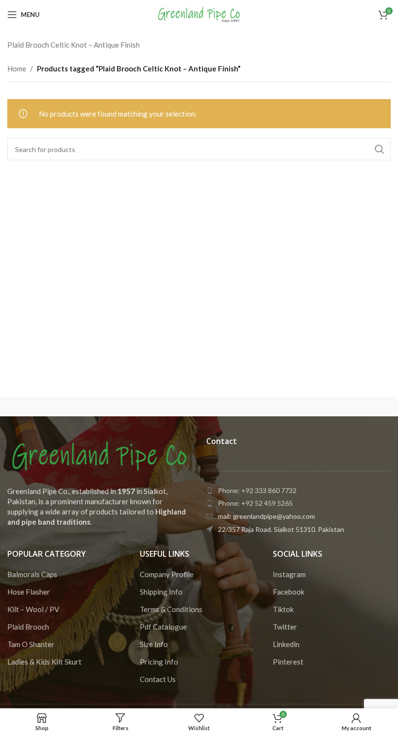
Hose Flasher (28, 591)
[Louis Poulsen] (247, 406)
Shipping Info (161, 591)
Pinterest (288, 661)
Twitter (285, 626)
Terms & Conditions (171, 609)
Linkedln (286, 644)
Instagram (289, 574)
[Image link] (99, 455)
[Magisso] (151, 406)
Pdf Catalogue (163, 626)
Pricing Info (159, 661)
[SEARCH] (379, 149)
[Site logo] (199, 13)
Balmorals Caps (32, 574)
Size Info (154, 644)
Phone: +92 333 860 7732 (257, 490)
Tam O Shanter (30, 644)
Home (16, 68)
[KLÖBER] (342, 406)
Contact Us (158, 679)
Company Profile (167, 574)
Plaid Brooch (28, 626)
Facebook (288, 591)
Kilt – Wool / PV (33, 609)
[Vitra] (55, 406)
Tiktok (283, 609)
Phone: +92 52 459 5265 (255, 503)
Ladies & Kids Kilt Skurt (44, 661)
